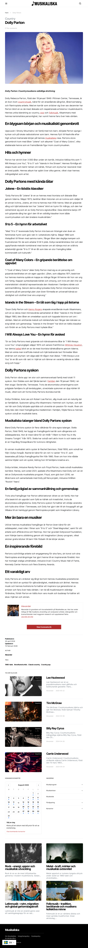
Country (10, 18)
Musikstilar (50, 796)
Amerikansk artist (20, 665)
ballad (18, 348)
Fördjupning (50, 802)
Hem (6, 13)
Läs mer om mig (27, 617)
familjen (51, 381)
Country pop (45, 665)
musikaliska (50, 138)
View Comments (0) (44, 627)
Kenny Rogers (35, 309)
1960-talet (9, 665)
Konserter (49, 808)
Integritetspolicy (23, 936)
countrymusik (24, 102)
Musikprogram (51, 784)
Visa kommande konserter (16, 831)
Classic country (34, 665)
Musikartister (51, 790)
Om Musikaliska (10, 936)
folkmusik (53, 113)
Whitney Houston (73, 345)
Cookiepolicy (35, 936)
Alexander (8, 655)
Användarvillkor (10, 938)
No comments (12, 28)
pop (42, 113)
